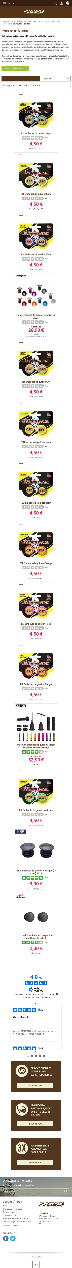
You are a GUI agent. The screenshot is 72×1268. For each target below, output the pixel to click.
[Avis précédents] (36, 1003)
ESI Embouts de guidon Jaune (36, 441)
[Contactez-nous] (54, 1238)
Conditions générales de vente (17, 1221)
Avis (45, 137)
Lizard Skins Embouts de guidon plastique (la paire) (36, 937)
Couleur (36, 85)
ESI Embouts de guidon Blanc (36, 193)
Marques (23, 85)
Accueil (6, 21)
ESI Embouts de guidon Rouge (36, 684)
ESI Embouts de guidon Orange (36, 563)
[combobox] (55, 78)
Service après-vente (12, 1212)
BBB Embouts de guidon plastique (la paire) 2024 (36, 872)
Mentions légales (10, 1224)
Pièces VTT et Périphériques (30, 21)
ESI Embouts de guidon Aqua (36, 133)
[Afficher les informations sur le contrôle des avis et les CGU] (56, 994)
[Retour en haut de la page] (36, 1264)
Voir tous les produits (15, 68)
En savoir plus (35, 1085)
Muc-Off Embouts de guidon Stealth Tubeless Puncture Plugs (36, 746)
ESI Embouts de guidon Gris (36, 381)
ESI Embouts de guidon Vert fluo (36, 809)
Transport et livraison (12, 1208)
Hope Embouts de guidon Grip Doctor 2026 (36, 316)
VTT (13, 21)
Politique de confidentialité (15, 1218)
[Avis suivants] (36, 1051)
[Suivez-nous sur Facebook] (6, 1238)
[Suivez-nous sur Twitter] (13, 1238)
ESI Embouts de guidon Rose (36, 623)
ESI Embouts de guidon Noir (36, 502)
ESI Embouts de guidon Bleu (36, 254)
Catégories (9, 85)
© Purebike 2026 (36, 1257)
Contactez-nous (10, 1215)
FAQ (5, 1205)
